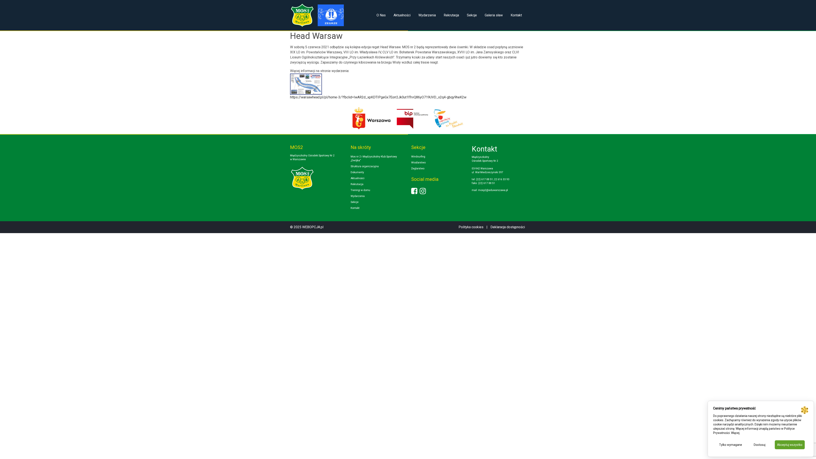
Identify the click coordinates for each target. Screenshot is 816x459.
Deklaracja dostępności (507, 227)
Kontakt (516, 15)
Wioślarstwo (418, 162)
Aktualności (402, 15)
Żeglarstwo (417, 168)
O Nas (381, 15)
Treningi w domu (360, 190)
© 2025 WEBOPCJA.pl (306, 227)
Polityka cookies (471, 227)
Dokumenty (357, 172)
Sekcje (472, 15)
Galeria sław (494, 15)
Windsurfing (418, 156)
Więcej (735, 433)
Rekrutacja (451, 15)
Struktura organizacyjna (365, 166)
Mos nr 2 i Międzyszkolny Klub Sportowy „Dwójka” (374, 158)
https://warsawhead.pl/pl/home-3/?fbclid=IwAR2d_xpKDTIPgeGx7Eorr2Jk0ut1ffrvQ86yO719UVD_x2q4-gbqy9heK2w (378, 97)
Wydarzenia (427, 15)
